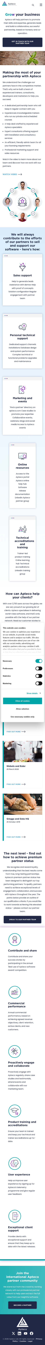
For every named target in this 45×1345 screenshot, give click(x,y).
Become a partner (22, 1305)
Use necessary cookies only (22, 717)
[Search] (33, 5)
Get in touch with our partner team (22, 42)
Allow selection (22, 709)
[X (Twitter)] (13, 1333)
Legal (30, 1341)
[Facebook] (31, 1333)
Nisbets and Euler (16, 766)
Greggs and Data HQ (18, 819)
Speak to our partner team (22, 919)
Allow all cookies (22, 701)
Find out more (14, 732)
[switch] (38, 668)
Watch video (10, 174)
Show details (32, 693)
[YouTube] (25, 1333)
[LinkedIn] (19, 1333)
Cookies (23, 1341)
